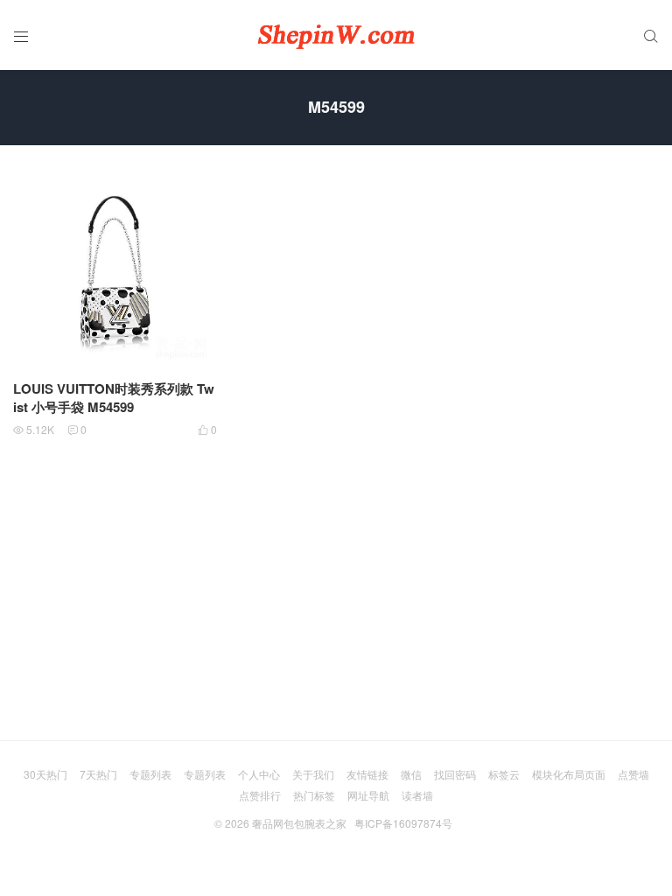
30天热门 (45, 773)
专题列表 (151, 773)
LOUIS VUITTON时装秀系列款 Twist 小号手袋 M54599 (113, 397)
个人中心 (259, 773)
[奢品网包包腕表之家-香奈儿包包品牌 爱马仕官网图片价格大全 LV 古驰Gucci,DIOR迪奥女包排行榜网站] (336, 35)
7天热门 (98, 773)
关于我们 (313, 773)
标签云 (504, 773)
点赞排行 (260, 795)
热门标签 (314, 795)
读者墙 (417, 795)
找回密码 (455, 773)
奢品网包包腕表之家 (299, 823)
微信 (411, 773)
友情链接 (367, 773)
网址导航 (368, 795)
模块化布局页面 (569, 773)
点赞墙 (633, 773)
